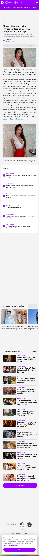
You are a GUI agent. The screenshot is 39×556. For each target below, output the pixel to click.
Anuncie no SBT (19, 530)
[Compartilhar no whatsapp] (8, 45)
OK (19, 550)
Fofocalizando (8, 23)
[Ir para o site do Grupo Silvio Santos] (16, 524)
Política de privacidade (19, 533)
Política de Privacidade (10, 545)
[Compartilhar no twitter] (30, 45)
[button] (14, 321)
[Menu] (37, 2)
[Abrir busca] (33, 2)
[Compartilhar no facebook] (19, 45)
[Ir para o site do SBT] (29, 524)
